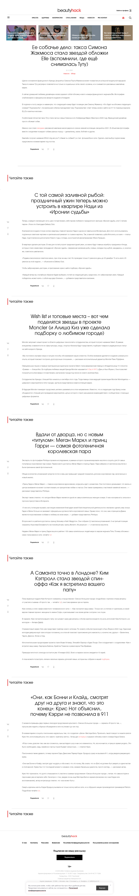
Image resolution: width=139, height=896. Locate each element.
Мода (82, 18)
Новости (91, 18)
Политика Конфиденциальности (76, 843)
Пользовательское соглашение (106, 843)
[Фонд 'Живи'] (123, 18)
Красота (35, 18)
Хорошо (102, 888)
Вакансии (56, 843)
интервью (82, 737)
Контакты (34, 843)
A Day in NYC (92, 369)
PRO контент (102, 18)
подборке (105, 659)
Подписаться (69, 857)
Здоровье (45, 18)
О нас (24, 843)
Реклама (45, 843)
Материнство (57, 18)
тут (50, 535)
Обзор (73, 73)
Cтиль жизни (71, 18)
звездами (40, 128)
